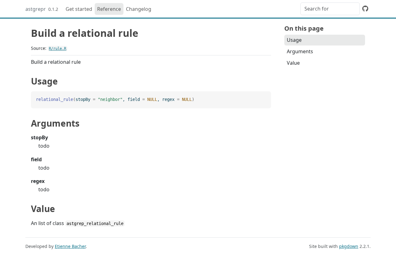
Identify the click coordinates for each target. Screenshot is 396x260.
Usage (294, 40)
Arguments (300, 51)
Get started (79, 9)
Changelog (138, 9)
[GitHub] (365, 8)
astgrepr (35, 9)
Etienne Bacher (70, 246)
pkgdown (348, 246)
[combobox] (330, 8)
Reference (109, 9)
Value (293, 62)
